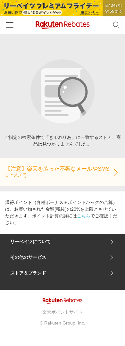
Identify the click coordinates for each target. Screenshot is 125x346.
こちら (83, 215)
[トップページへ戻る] (63, 25)
